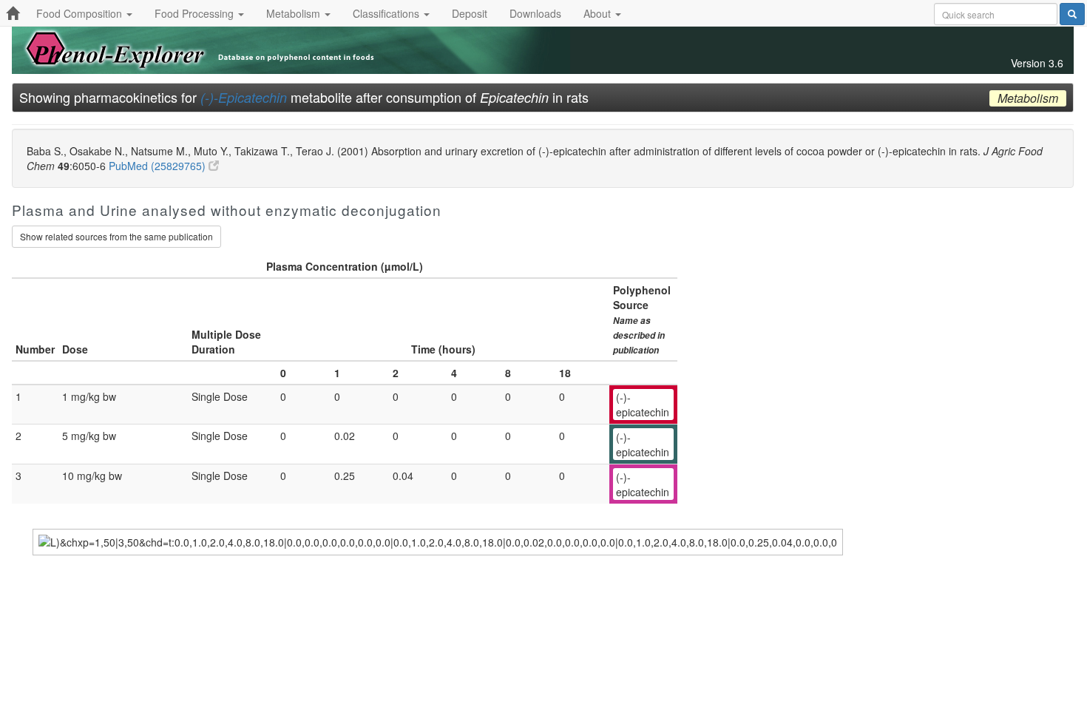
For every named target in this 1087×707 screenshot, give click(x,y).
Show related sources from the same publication (116, 236)
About (598, 13)
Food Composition (80, 13)
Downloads (535, 13)
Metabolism (294, 13)
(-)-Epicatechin (243, 97)
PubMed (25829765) (159, 165)
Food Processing (196, 13)
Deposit (469, 13)
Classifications (387, 13)
